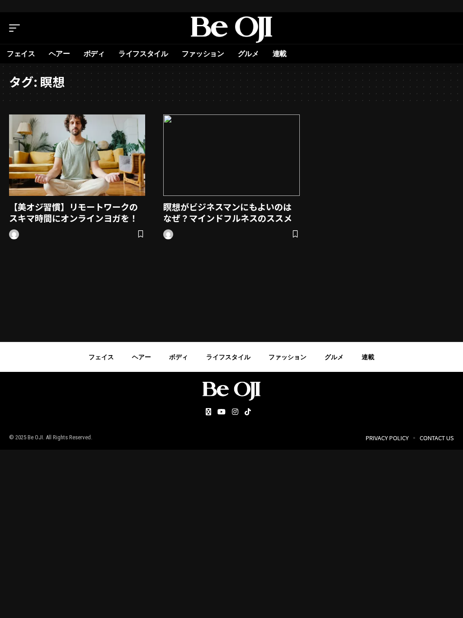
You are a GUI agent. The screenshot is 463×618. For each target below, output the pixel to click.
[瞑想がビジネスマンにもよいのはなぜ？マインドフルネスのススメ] (231, 155)
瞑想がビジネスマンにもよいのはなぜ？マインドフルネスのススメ (227, 212)
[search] (447, 28)
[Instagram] (235, 412)
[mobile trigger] (16, 28)
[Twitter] (208, 412)
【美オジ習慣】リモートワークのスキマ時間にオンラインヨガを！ (73, 212)
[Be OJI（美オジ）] (231, 28)
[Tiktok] (247, 412)
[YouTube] (221, 412)
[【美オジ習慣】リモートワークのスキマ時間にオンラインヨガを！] (77, 155)
